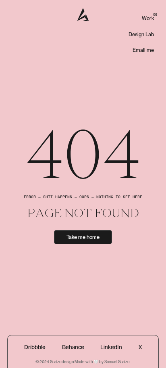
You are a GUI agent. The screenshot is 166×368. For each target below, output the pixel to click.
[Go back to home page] (83, 14)
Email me (143, 50)
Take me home (83, 237)
